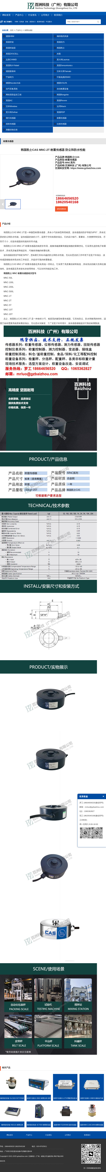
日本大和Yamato (64, 71)
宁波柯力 (10, 77)
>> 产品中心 (18, 30)
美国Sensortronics (65, 65)
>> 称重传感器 (27, 30)
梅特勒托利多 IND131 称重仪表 (12, 1125)
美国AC (9, 100)
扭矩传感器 (11, 124)
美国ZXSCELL (12, 54)
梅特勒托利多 (63, 36)
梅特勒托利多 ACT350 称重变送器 (39, 1125)
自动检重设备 (63, 89)
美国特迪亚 (11, 48)
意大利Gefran (12, 112)
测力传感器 (11, 118)
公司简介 (45, 15)
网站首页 (6, 15)
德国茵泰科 (11, 71)
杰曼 (59, 54)
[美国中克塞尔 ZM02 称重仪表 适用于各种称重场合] (38, 1094)
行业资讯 (32, 15)
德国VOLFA (62, 83)
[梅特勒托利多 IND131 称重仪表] (12, 1121)
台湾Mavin (61, 106)
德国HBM (10, 36)
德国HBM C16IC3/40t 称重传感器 (91, 1125)
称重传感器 (62, 118)
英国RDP (61, 112)
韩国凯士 (61, 48)
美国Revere (62, 100)
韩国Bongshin (63, 95)
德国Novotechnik (13, 83)
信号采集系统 (12, 89)
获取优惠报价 (61, 209)
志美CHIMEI (11, 59)
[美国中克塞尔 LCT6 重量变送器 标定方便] (65, 1094)
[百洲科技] (53, 9)
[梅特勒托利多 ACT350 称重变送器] (38, 1121)
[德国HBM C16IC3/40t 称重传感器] (92, 1121)
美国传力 (61, 42)
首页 (11, 30)
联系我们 (58, 15)
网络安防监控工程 (13, 95)
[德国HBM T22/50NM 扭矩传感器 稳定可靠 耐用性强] (65, 1121)
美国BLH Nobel (12, 65)
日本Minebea (11, 106)
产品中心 (19, 15)
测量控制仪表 (12, 130)
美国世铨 (10, 42)
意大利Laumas (63, 59)
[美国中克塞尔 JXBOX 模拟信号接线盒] (92, 1094)
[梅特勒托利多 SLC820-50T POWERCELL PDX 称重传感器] (12, 1094)
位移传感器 (62, 124)
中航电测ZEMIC (64, 77)
